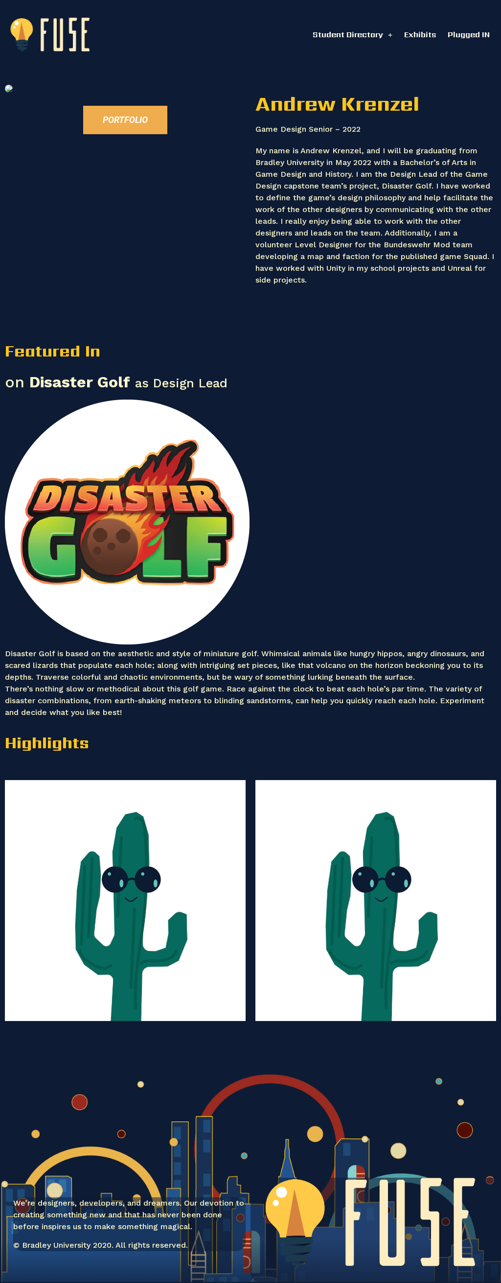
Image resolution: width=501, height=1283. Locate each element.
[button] (125, 120)
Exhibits (420, 34)
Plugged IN (469, 34)
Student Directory (348, 34)
